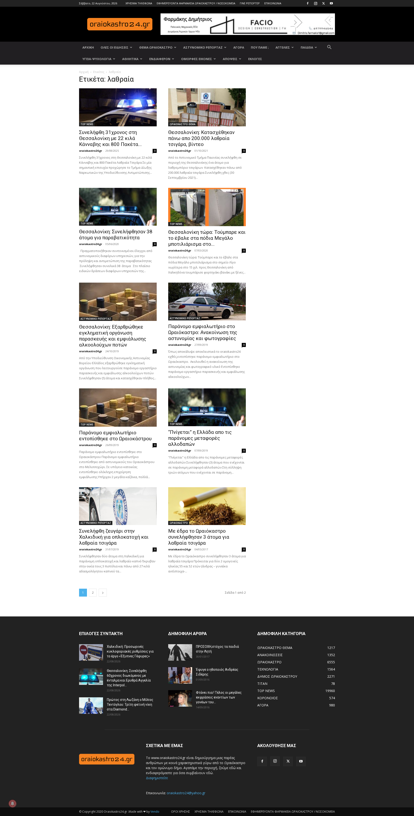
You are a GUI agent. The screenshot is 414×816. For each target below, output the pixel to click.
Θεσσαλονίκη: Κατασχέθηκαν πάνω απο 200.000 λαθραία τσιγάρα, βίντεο (201, 138)
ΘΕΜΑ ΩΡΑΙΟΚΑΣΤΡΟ (155, 47)
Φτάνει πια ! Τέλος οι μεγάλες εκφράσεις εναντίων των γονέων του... (219, 697)
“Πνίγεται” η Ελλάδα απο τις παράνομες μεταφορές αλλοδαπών (200, 438)
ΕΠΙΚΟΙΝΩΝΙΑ (272, 3)
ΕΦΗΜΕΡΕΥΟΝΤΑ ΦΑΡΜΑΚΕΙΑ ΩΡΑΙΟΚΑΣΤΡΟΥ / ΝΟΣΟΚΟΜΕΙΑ (196, 3)
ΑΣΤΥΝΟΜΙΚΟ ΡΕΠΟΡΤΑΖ (203, 47)
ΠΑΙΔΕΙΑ (307, 47)
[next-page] (103, 593)
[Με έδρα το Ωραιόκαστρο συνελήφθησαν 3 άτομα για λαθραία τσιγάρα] (207, 506)
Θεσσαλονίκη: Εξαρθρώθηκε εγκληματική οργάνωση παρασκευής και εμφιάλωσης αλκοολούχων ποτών (112, 336)
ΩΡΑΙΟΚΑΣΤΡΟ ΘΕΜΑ (183, 124)
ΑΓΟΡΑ (238, 47)
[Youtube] (331, 3)
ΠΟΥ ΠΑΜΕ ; (260, 47)
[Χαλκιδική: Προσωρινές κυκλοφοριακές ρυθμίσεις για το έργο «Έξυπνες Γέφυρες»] (91, 652)
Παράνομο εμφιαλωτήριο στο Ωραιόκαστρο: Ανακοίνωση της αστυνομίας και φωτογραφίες (202, 332)
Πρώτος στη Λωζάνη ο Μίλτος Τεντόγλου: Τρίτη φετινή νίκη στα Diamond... (130, 704)
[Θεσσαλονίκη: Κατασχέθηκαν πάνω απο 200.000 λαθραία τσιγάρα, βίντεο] (207, 107)
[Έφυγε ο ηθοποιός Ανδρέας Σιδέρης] (180, 675)
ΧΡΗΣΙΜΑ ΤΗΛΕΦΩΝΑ (139, 3)
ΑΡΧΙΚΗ (88, 47)
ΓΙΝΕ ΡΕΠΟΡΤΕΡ (250, 3)
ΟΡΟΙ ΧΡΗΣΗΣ (180, 812)
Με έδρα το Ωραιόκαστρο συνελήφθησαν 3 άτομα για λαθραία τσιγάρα (198, 537)
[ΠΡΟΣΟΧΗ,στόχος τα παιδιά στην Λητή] (180, 652)
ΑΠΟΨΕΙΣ (230, 59)
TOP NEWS (86, 124)
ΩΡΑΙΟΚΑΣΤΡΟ (179, 523)
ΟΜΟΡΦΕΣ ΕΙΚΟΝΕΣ (196, 59)
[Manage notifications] (12, 803)
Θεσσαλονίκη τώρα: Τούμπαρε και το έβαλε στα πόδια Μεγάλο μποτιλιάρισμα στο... (207, 238)
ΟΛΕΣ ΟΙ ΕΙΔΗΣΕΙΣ (114, 47)
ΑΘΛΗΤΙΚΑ (130, 59)
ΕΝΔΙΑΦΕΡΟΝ (159, 59)
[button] (329, 47)
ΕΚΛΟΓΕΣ (255, 59)
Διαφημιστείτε (157, 778)
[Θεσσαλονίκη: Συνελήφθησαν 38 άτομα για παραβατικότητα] (118, 207)
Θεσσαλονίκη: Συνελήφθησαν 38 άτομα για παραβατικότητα (115, 234)
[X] (323, 3)
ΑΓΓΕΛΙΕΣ (283, 47)
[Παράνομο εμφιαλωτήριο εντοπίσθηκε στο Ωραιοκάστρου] (118, 407)
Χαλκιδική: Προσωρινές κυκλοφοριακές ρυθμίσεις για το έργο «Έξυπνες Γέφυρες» (130, 651)
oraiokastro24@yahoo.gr (186, 793)
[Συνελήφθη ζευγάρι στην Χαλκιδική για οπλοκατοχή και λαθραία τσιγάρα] (118, 506)
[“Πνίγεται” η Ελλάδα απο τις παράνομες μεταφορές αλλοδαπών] (207, 407)
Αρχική (84, 72)
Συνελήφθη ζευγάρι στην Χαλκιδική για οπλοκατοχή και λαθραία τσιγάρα (114, 537)
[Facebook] (307, 3)
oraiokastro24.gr (90, 150)
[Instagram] (315, 3)
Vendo (154, 812)
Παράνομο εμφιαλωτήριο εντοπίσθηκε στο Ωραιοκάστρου (115, 436)
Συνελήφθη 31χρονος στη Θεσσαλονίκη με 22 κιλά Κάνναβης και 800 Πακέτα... (110, 138)
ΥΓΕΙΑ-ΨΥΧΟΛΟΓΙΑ (96, 59)
